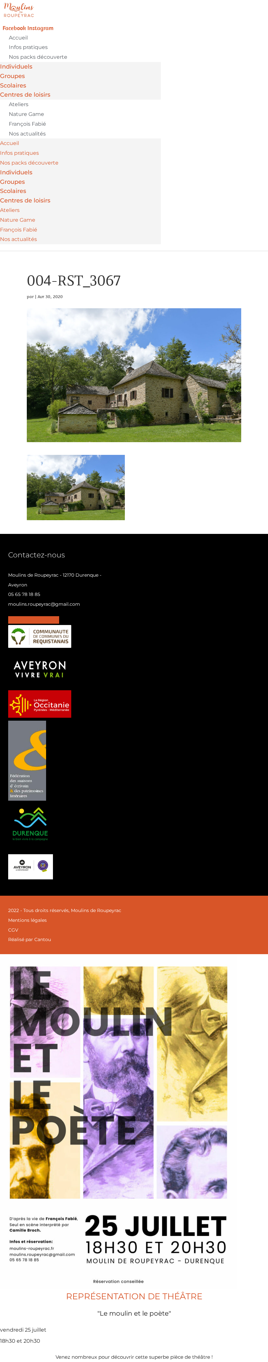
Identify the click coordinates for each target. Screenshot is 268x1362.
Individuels (16, 66)
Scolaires (13, 85)
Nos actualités (27, 134)
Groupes (12, 76)
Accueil (18, 38)
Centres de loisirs (25, 94)
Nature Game (26, 114)
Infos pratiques (28, 47)
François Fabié (27, 124)
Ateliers (18, 104)
